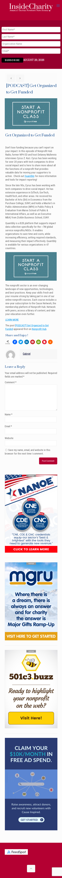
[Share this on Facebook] (15, 342)
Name (8, 414)
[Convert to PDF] (44, 342)
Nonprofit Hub (39, 329)
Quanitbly (29, 176)
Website (9, 438)
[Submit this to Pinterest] (32, 342)
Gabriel (26, 354)
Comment (10, 382)
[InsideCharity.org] (31, 5)
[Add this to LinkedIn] (26, 342)
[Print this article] (38, 342)
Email (8, 426)
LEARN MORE (12, 319)
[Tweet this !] (20, 342)
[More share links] (50, 342)
